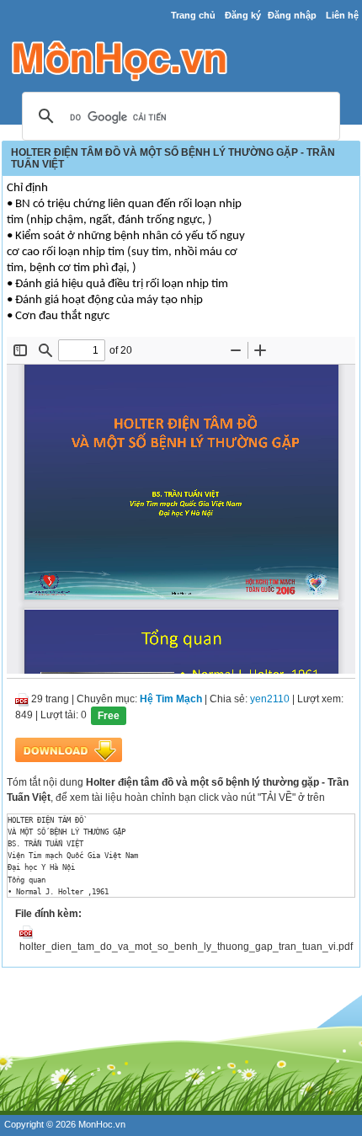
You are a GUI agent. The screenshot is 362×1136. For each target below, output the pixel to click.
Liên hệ (342, 15)
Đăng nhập (292, 15)
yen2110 (270, 699)
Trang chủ (193, 15)
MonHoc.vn (101, 1124)
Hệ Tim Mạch (171, 699)
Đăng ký (243, 15)
